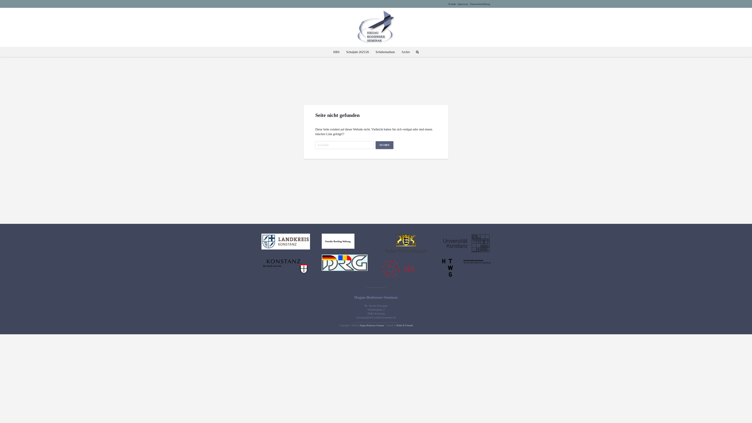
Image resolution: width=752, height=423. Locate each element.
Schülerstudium (385, 52)
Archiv (405, 52)
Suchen (385, 145)
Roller (400, 325)
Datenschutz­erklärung (480, 4)
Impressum (463, 4)
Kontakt (452, 4)
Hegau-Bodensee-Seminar (372, 325)
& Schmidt (408, 325)
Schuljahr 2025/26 (357, 52)
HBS (336, 52)
